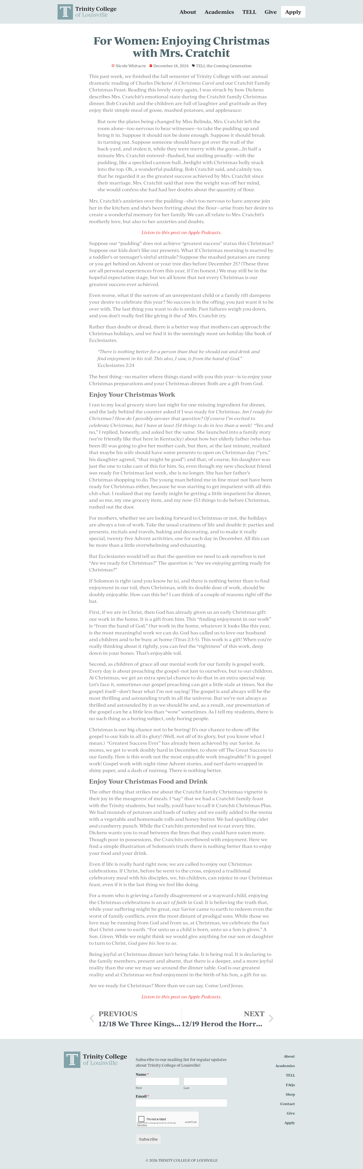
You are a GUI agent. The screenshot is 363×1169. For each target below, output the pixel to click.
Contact (287, 1103)
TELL (249, 11)
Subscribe (148, 1139)
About (188, 11)
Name (142, 1074)
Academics (219, 11)
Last (186, 1088)
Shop (290, 1094)
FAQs (290, 1084)
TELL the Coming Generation (224, 66)
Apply (293, 11)
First (139, 1088)
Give (271, 11)
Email (142, 1096)
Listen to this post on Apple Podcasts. (182, 996)
